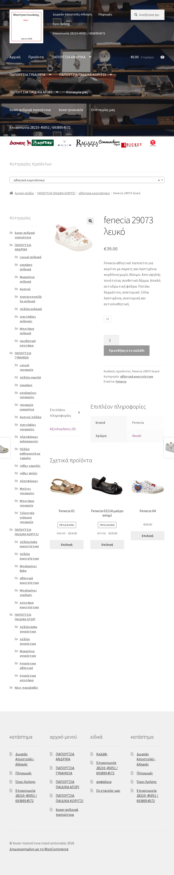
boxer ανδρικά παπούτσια (30, 109)
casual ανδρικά (30, 257)
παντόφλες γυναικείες (28, 427)
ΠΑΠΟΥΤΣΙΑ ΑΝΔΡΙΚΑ (68, 57)
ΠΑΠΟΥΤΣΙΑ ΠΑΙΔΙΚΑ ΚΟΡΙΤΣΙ (82, 74)
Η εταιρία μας (77, 92)
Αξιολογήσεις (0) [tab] (63, 429)
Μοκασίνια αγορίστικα (28, 653)
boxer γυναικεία (71, 109)
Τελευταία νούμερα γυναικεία (27, 517)
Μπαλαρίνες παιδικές (28, 592)
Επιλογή (66, 545)
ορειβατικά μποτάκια (28, 343)
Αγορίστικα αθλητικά (28, 665)
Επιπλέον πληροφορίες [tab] (60, 412)
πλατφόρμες (29, 481)
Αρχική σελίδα (24, 193)
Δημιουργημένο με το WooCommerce (39, 849)
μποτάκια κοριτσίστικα (29, 605)
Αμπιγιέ (25, 289)
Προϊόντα (36, 57)
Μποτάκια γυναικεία (27, 503)
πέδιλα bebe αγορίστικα (28, 629)
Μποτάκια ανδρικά (27, 331)
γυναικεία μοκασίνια (27, 407)
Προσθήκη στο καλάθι (126, 350)
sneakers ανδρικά (26, 267)
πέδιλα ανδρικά (31, 309)
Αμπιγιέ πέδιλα (30, 417)
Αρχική (15, 57)
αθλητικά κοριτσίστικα (94, 193)
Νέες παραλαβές (26, 688)
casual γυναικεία (26, 367)
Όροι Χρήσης (61, 24)
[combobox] (87, 180)
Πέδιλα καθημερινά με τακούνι (30, 453)
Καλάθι (101, 754)
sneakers (26, 385)
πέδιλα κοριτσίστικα (29, 556)
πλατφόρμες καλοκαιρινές (29, 439)
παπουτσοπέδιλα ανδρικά (31, 299)
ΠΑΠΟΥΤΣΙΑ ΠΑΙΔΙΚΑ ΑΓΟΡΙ (31, 92)
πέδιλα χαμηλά (30, 377)
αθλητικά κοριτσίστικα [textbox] (86, 180)
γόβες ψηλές (29, 473)
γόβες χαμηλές (30, 466)
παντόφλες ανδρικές (28, 319)
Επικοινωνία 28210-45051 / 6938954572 (79, 33)
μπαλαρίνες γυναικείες (28, 395)
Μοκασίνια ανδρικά (27, 279)
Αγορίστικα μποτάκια (28, 678)
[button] (90, 221)
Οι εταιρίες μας (103, 109)
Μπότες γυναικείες (27, 491)
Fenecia (121, 381)
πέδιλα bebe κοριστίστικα (29, 544)
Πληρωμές (105, 14)
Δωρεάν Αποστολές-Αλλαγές (72, 14)
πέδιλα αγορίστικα (28, 641)
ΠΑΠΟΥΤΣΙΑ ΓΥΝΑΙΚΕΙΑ (27, 74)
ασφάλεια (103, 781)
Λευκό (136, 435)
